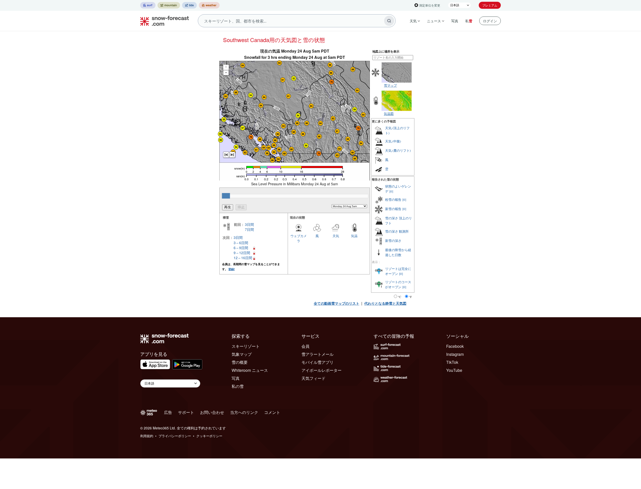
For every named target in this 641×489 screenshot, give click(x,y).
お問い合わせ (212, 412)
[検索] (389, 21)
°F (410, 297)
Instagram (455, 354)
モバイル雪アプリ (317, 362)
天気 (413, 20)
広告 (168, 412)
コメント (272, 412)
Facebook (455, 346)
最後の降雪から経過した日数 (398, 252)
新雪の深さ (393, 240)
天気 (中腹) (393, 141)
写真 (454, 20)
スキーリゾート (246, 346)
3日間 (249, 224)
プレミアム (489, 5)
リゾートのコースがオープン (398, 284)
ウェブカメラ (298, 238)
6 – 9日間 (241, 247)
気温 (354, 235)
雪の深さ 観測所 (397, 231)
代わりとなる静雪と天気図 (385, 303)
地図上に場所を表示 (385, 51)
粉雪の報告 (393, 199)
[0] (391, 191)
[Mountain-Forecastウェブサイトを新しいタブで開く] (168, 5)
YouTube (454, 370)
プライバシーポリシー (174, 435)
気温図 (389, 113)
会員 (305, 346)
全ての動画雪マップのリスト (336, 303)
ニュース (434, 20)
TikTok (452, 362)
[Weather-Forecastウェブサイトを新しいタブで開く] (209, 5)
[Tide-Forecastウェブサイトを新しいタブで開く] (189, 5)
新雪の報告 (393, 209)
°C (399, 297)
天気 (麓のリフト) (398, 150)
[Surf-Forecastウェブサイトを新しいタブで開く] (147, 5)
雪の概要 (240, 362)
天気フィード (313, 378)
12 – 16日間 (243, 257)
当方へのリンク (244, 412)
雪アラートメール (317, 354)
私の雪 (238, 386)
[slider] (226, 196)
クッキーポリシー (209, 435)
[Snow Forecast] (163, 21)
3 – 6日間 (241, 242)
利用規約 (146, 435)
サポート (186, 412)
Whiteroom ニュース (250, 370)
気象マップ (242, 354)
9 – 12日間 (242, 252)
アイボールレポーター (321, 370)
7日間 (249, 229)
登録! (231, 269)
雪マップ (390, 85)
